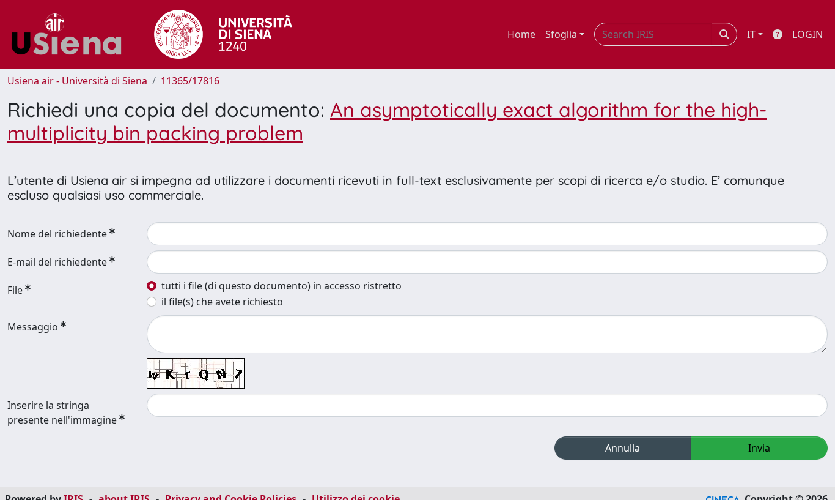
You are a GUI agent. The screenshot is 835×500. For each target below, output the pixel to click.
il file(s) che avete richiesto (222, 301)
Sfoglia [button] (561, 34)
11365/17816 (190, 81)
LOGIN (807, 34)
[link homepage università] (223, 34)
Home (521, 34)
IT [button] (751, 34)
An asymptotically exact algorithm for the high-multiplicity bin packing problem (387, 121)
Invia (759, 448)
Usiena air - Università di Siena (77, 81)
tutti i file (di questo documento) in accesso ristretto (281, 286)
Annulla (622, 448)
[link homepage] (70, 34)
